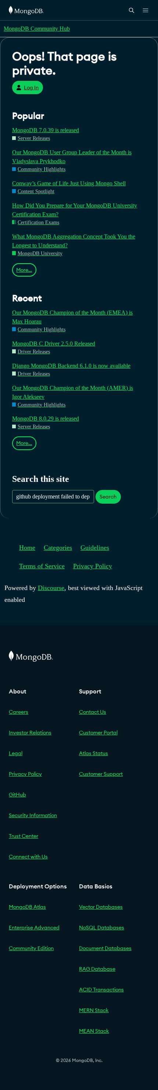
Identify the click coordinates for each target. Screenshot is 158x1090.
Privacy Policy (92, 566)
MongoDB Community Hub (37, 28)
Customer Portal (98, 732)
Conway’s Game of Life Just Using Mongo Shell (69, 183)
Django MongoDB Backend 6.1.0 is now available (71, 366)
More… (24, 270)
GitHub (17, 794)
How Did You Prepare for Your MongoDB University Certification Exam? (74, 209)
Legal (15, 753)
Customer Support (101, 774)
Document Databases (105, 948)
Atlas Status (93, 753)
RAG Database (97, 969)
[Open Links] (145, 10)
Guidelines (94, 547)
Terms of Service (42, 566)
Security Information (33, 815)
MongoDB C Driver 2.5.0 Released (53, 343)
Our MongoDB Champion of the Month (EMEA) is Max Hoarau (72, 317)
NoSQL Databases (101, 927)
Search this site (40, 479)
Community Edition (31, 948)
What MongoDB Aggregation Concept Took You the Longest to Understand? (73, 240)
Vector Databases (101, 907)
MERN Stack (94, 1010)
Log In (31, 87)
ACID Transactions (101, 989)
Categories (58, 547)
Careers (18, 712)
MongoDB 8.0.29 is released (45, 418)
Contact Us (92, 712)
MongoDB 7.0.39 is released (45, 130)
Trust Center (23, 836)
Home (27, 547)
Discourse (51, 588)
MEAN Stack (94, 1031)
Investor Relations (30, 732)
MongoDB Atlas (27, 907)
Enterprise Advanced (34, 927)
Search (108, 496)
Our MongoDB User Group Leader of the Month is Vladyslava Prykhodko (72, 156)
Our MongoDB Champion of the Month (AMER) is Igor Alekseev (72, 392)
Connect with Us (28, 856)
